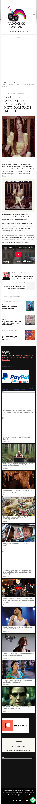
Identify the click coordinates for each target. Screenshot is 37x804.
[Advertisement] (18, 59)
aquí (25, 231)
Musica (24, 93)
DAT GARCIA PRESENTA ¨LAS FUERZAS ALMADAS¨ (10, 307)
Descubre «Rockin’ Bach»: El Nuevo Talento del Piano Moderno (10, 337)
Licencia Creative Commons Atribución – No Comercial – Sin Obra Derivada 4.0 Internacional (18, 357)
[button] (33, 800)
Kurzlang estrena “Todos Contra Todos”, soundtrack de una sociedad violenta (12, 323)
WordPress (24, 797)
